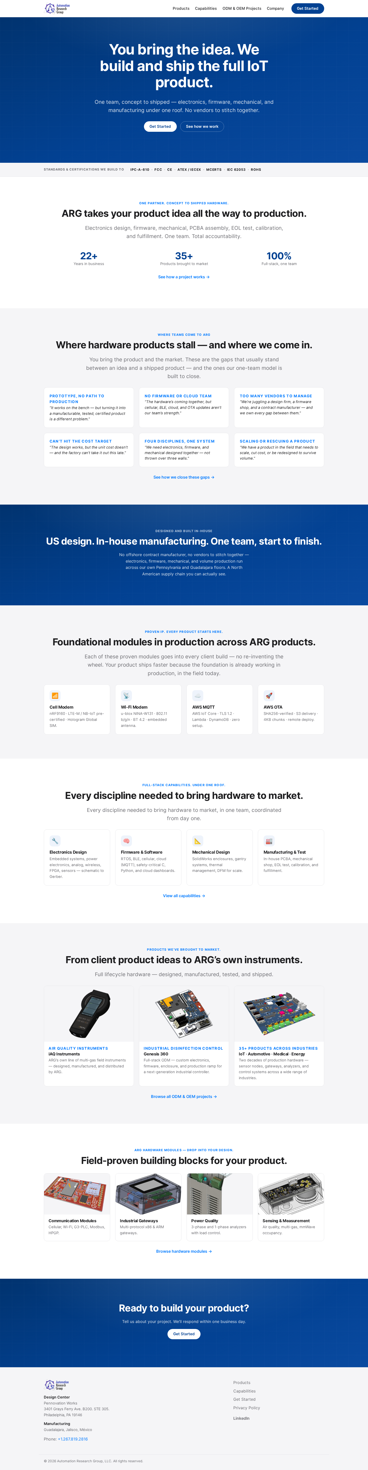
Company (275, 8)
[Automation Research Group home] (57, 8)
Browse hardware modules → (184, 1251)
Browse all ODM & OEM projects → (184, 1096)
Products (181, 8)
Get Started (307, 8)
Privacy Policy (246, 1407)
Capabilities (206, 8)
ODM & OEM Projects (242, 8)
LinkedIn (241, 1418)
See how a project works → (184, 276)
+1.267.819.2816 (73, 1438)
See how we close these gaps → (184, 477)
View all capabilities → (184, 895)
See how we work (202, 126)
